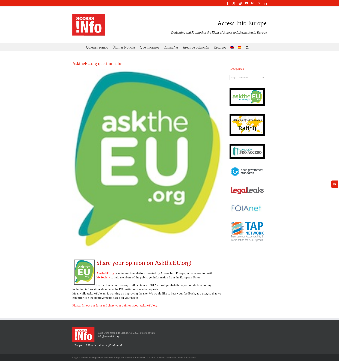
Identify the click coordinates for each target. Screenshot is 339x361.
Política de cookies (95, 345)
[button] (247, 47)
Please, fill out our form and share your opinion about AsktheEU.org (114, 305)
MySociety (103, 277)
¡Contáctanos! (115, 345)
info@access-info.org (108, 336)
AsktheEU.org (105, 273)
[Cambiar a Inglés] (232, 47)
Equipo (78, 345)
